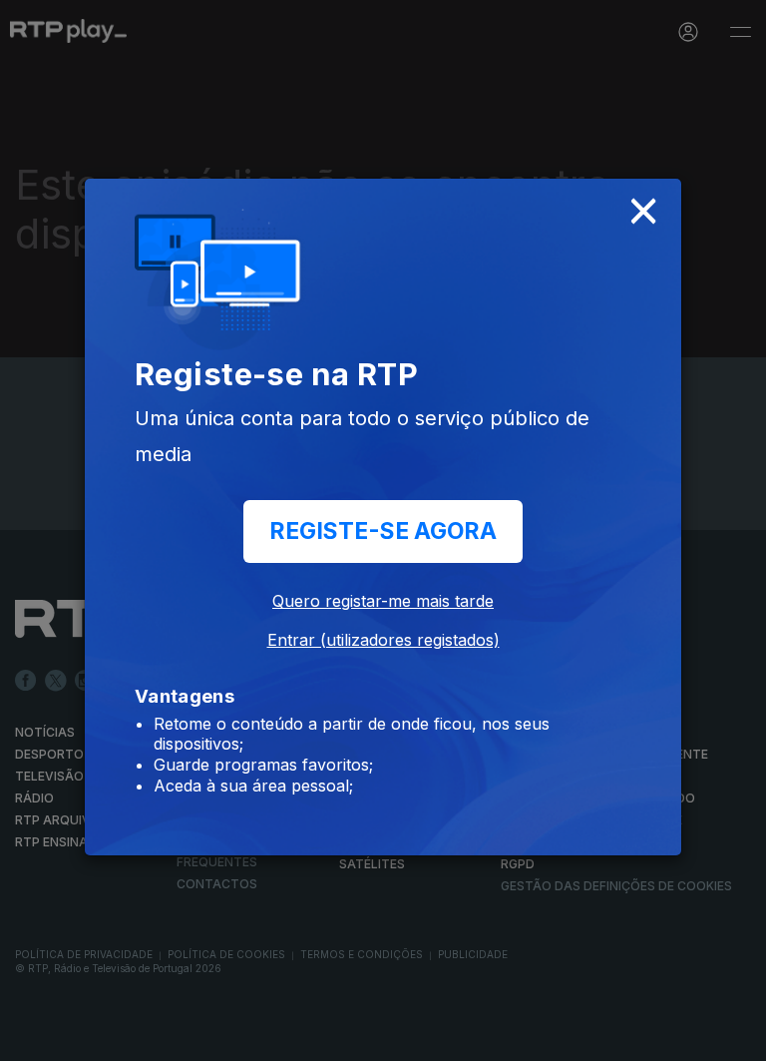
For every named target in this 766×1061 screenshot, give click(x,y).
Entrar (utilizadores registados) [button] (383, 640)
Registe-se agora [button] (383, 531)
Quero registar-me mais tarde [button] (383, 601)
